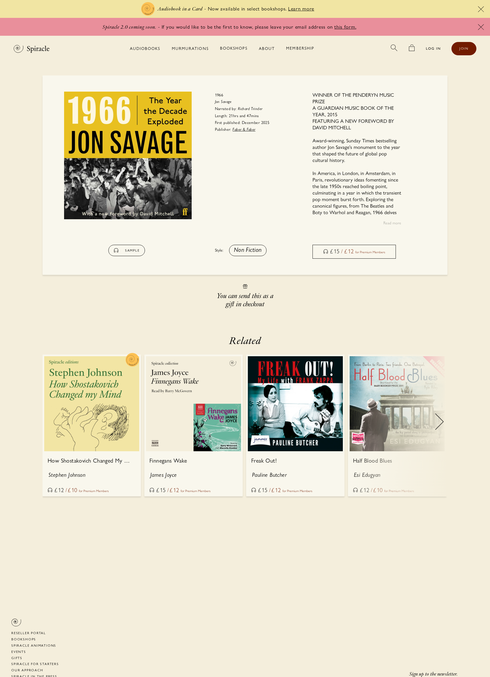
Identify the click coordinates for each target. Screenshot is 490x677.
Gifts (16, 658)
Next (439, 425)
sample (132, 250)
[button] (248, 250)
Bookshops (234, 48)
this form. (345, 27)
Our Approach (27, 670)
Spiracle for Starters (35, 664)
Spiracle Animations (33, 646)
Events (18, 652)
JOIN (463, 48)
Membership (300, 48)
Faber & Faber (244, 129)
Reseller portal (28, 633)
